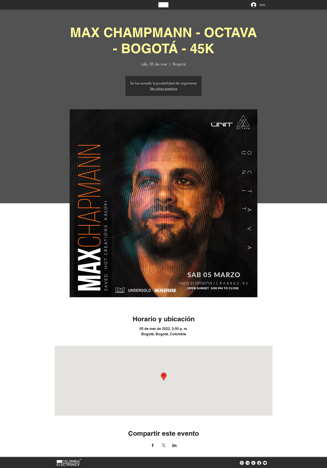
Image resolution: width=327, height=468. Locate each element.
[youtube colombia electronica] (265, 463)
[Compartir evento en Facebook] (153, 445)
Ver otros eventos (163, 88)
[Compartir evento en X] (163, 445)
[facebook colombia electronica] (259, 463)
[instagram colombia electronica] (242, 463)
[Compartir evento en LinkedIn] (174, 445)
